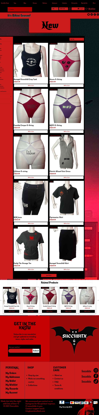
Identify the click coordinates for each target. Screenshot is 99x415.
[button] (63, 8)
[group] (49, 300)
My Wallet (11, 380)
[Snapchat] (88, 14)
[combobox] (76, 39)
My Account (11, 392)
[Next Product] (98, 300)
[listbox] (63, 8)
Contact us (58, 378)
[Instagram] (95, 370)
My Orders (11, 373)
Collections (32, 385)
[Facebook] (95, 14)
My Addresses (13, 377)
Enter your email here (14, 347)
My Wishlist (11, 384)
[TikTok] (91, 14)
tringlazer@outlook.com (35, 411)
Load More (48, 275)
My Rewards (12, 388)
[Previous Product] (1, 300)
